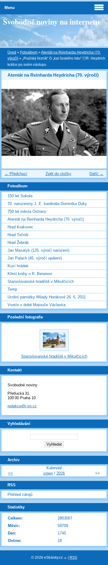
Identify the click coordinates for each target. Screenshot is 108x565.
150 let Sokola (20, 196)
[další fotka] (97, 122)
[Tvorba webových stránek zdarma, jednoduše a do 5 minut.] (66, 558)
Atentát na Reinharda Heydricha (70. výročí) (46, 219)
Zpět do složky (58, 173)
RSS (73, 557)
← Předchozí (15, 173)
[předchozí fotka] (11, 122)
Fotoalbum (29, 52)
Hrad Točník (18, 235)
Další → (96, 173)
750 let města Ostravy (27, 211)
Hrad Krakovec (20, 227)
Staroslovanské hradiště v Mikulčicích (41, 281)
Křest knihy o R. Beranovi (30, 273)
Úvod (12, 52)
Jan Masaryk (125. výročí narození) (38, 250)
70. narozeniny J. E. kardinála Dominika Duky (47, 203)
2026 (60, 473)
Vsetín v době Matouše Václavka (36, 305)
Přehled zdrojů (20, 494)
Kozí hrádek (18, 266)
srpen (48, 473)
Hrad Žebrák (18, 242)
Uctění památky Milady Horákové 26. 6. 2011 (47, 297)
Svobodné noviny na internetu (51, 21)
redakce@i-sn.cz (22, 406)
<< (10, 473)
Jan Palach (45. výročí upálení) (35, 258)
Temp (12, 289)
